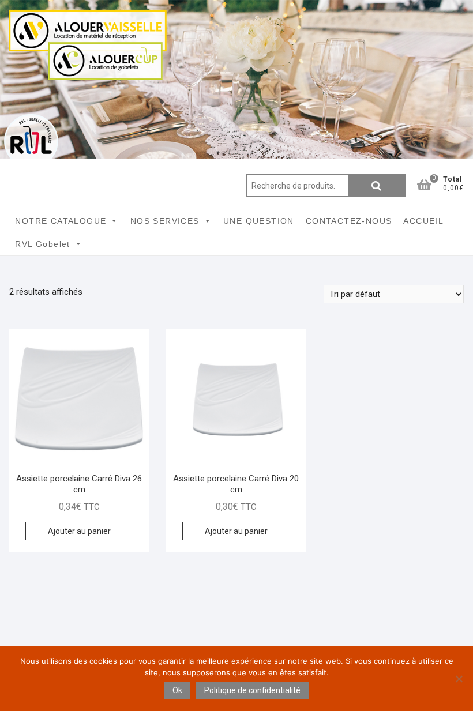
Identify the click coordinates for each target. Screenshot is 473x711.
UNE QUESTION (258, 220)
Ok (177, 690)
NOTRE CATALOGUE (60, 220)
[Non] (458, 678)
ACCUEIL (423, 220)
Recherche (377, 185)
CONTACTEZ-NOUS (349, 220)
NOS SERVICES (165, 220)
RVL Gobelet (42, 244)
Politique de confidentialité (252, 690)
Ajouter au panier (79, 531)
